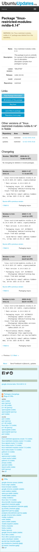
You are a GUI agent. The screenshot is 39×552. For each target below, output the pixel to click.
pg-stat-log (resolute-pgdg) (11, 541)
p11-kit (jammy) (7, 407)
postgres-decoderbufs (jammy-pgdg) (14, 513)
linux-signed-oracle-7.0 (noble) (12, 443)
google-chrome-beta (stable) (11, 515)
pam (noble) (6, 401)
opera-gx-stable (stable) (10, 493)
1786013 (6, 205)
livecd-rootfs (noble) (8, 467)
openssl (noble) (7, 465)
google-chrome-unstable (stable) (13, 489)
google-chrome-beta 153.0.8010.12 (14, 384)
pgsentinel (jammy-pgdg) (10, 511)
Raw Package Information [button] (13, 95)
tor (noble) (5, 454)
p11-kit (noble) (7, 405)
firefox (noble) (6, 528)
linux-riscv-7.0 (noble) (9, 425)
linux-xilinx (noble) (8, 534)
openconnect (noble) (9, 456)
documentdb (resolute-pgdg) (11, 502)
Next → (16, 355)
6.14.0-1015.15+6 (29, 138)
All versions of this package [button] (13, 100)
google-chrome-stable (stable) (12, 532)
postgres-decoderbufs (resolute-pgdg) (15, 506)
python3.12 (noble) (8, 452)
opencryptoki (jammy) (9, 412)
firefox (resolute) (7, 526)
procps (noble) (7, 463)
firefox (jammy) (7, 530)
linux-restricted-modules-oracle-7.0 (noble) (16, 441)
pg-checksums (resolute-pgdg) (12, 543)
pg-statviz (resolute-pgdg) (10, 545)
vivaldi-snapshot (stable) (10, 524)
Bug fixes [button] (13, 104)
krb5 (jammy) (6, 469)
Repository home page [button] (13, 115)
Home (4, 9)
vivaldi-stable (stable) (9, 495)
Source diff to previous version (13, 201)
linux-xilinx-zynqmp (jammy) (11, 537)
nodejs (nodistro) (7, 498)
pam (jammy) (6, 403)
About (5, 363)
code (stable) (6, 519)
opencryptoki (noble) (9, 410)
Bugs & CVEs (8, 396)
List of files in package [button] (13, 111)
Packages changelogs (11, 394)
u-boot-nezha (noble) (9, 458)
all (5, 471)
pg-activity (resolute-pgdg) (11, 508)
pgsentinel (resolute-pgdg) (11, 504)
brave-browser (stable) (9, 487)
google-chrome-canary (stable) (12, 482)
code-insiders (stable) (9, 491)
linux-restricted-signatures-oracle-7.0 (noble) (17, 439)
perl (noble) (6, 414)
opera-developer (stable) (10, 539)
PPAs (6, 479)
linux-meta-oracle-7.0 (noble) (12, 445)
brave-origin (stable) (9, 484)
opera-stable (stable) (9, 521)
